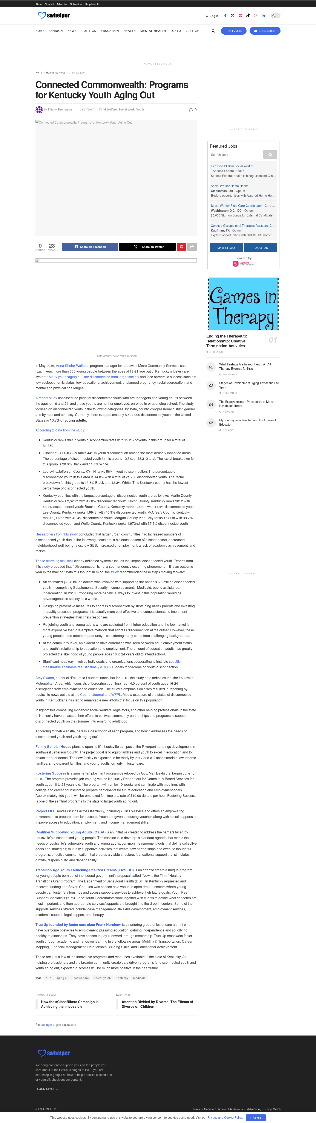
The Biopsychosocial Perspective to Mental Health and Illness (247, 403)
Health (130, 31)
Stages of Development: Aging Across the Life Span (249, 385)
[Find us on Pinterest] (240, 15)
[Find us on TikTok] (248, 15)
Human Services (55, 72)
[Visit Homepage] (53, 16)
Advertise (62, 4)
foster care (81, 978)
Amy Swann (44, 677)
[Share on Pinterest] (181, 247)
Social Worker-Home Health (230, 186)
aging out (63, 978)
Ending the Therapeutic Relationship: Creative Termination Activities (227, 340)
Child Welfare (77, 72)
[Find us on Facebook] (225, 15)
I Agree (255, 1117)
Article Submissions (230, 1109)
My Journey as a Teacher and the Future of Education (247, 422)
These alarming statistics (54, 560)
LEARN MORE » (46, 1089)
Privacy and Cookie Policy (224, 1117)
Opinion (56, 31)
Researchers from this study (56, 534)
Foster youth (102, 978)
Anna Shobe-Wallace (72, 365)
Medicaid (139, 978)
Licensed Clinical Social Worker (232, 166)
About (38, 4)
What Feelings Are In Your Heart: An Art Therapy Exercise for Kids (245, 366)
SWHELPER (52, 1109)
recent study (47, 397)
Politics (88, 31)
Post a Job (260, 248)
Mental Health (153, 31)
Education (110, 31)
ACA (49, 978)
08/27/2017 (87, 109)
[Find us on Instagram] (255, 15)
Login (213, 16)
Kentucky (122, 978)
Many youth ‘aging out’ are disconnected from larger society (94, 376)
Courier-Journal (92, 694)
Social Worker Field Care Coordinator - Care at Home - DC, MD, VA (257, 205)
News (72, 31)
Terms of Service (203, 1109)
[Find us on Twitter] (233, 15)
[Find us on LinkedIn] (263, 15)
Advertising (254, 1109)
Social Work (126, 109)
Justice (192, 31)
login (49, 1024)
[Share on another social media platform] (192, 247)
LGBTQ (176, 31)
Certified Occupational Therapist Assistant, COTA (244, 225)
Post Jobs (234, 30)
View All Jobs (226, 248)
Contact (49, 4)
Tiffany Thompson (60, 109)
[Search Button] (213, 31)
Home (40, 31)
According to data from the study (59, 430)
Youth (140, 109)
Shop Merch (91, 4)
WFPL (116, 694)
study (46, 566)
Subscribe (76, 4)
